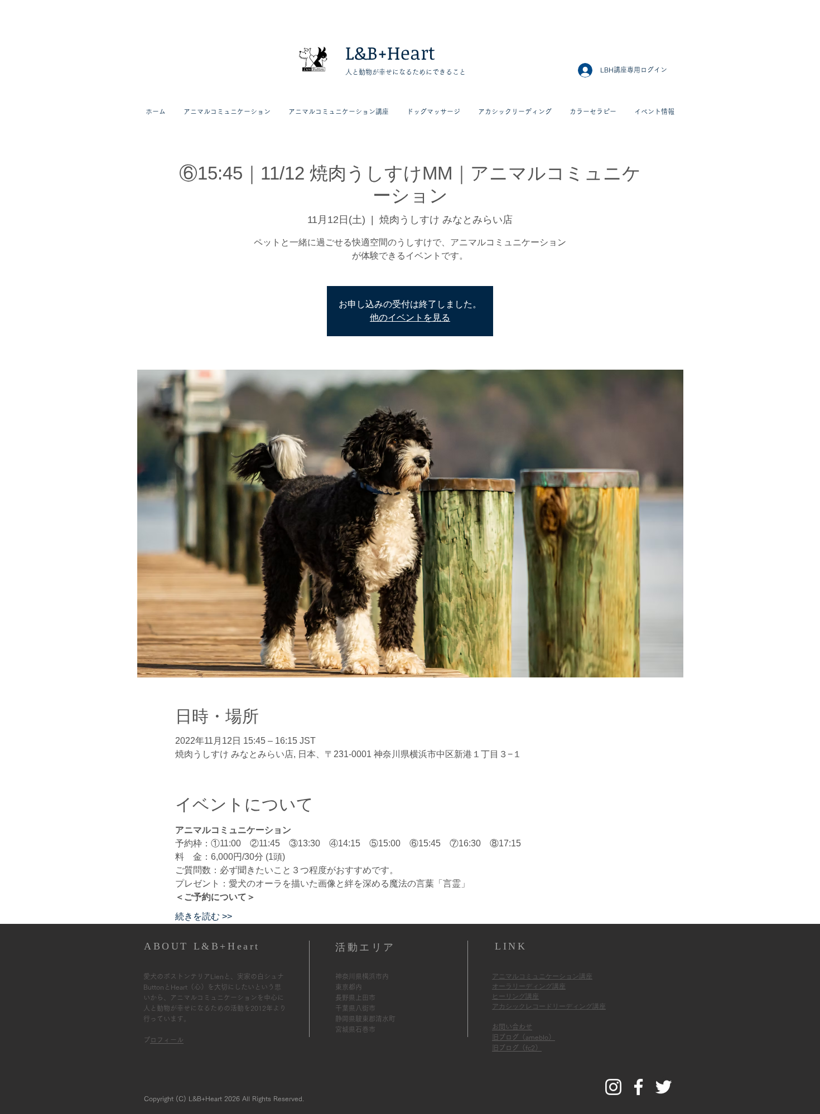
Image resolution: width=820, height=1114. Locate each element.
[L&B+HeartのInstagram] (613, 1087)
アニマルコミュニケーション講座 (542, 976)
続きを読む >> (203, 916)
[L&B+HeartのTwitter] (663, 1087)
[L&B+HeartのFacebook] (638, 1087)
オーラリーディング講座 (529, 986)
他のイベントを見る (410, 317)
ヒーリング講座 (515, 996)
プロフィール (167, 1039)
